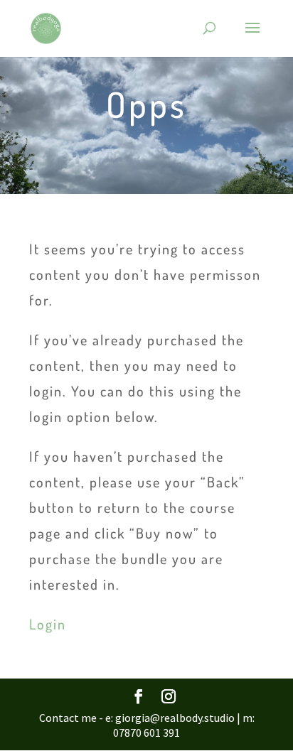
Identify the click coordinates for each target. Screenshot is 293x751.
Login (47, 624)
